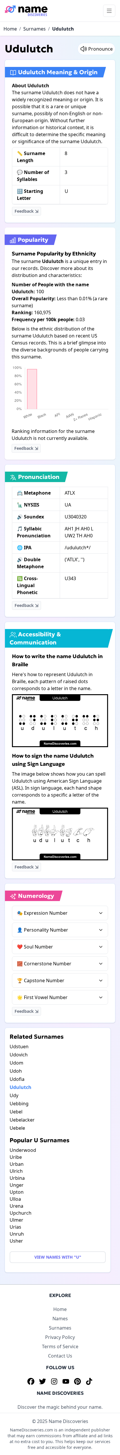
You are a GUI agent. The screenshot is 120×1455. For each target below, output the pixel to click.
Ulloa (15, 1199)
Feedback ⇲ (26, 211)
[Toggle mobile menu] (109, 11)
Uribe (16, 1157)
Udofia (17, 1079)
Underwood (23, 1150)
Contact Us (60, 1356)
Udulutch (63, 29)
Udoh (16, 1071)
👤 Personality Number (42, 930)
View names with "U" (57, 1257)
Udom (16, 1063)
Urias (15, 1227)
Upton (17, 1192)
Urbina (17, 1178)
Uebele (17, 1128)
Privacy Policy (60, 1337)
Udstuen (19, 1046)
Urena (16, 1206)
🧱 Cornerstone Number (44, 963)
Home (10, 29)
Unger (17, 1185)
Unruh (17, 1234)
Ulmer (16, 1220)
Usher (16, 1241)
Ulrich (16, 1171)
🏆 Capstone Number (40, 980)
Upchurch (20, 1213)
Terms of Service (60, 1346)
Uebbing (19, 1103)
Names (60, 1318)
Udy (14, 1095)
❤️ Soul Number (35, 947)
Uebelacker (22, 1120)
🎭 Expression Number (42, 913)
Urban (17, 1164)
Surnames (34, 29)
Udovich (19, 1054)
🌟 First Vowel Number (42, 997)
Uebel (16, 1111)
